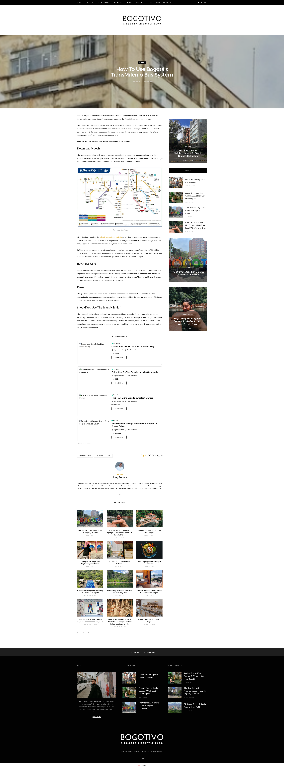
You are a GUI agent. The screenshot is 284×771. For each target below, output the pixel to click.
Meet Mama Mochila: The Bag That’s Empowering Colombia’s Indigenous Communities (120, 621)
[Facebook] (67, 123)
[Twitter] (67, 129)
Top (142, 758)
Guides (188, 267)
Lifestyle (142, 62)
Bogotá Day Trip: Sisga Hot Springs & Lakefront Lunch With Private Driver (119, 532)
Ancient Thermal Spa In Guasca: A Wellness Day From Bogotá (195, 196)
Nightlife (118, 2)
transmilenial (85, 455)
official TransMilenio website (111, 237)
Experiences (188, 314)
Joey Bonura (137, 81)
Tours (149, 2)
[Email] (67, 140)
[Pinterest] (67, 134)
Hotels (139, 2)
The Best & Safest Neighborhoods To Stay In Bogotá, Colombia (188, 153)
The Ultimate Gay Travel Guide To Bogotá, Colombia (195, 210)
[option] (188, 141)
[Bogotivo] (142, 20)
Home (79, 2)
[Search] (205, 2)
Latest (89, 2)
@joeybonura (98, 701)
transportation (103, 455)
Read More (97, 716)
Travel (129, 2)
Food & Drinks (103, 2)
